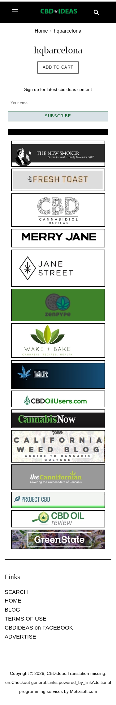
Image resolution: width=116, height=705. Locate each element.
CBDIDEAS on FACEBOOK (39, 628)
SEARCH (16, 592)
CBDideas (56, 673)
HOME (13, 601)
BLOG (12, 610)
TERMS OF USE (25, 619)
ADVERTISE (20, 637)
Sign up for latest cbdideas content (58, 89)
